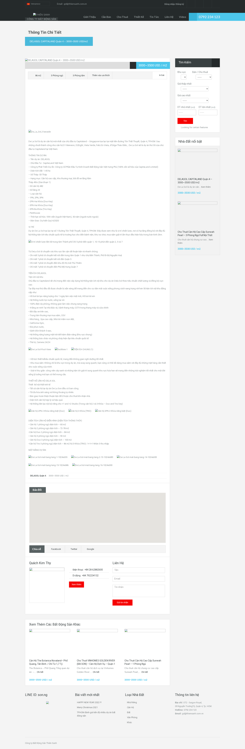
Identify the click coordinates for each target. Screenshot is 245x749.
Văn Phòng (132, 717)
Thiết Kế (139, 16)
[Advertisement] (97, 105)
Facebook (56, 549)
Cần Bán (106, 16)
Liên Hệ (169, 16)
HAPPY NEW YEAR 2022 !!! (89, 702)
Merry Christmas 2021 (87, 707)
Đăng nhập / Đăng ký (174, 4)
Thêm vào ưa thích (101, 75)
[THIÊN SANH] (41, 14)
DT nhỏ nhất (186, 107)
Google (90, 549)
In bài (161, 75)
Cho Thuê (122, 16)
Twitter (74, 549)
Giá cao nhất (184, 95)
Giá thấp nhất (185, 83)
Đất (128, 712)
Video (182, 16)
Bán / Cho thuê (200, 72)
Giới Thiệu (89, 16)
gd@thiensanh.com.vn (75, 3)
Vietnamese (35, 4)
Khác (129, 722)
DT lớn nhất (207, 107)
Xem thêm (76, 584)
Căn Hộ (130, 707)
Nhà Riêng (132, 702)
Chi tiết (40, 672)
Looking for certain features (194, 127)
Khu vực (182, 72)
